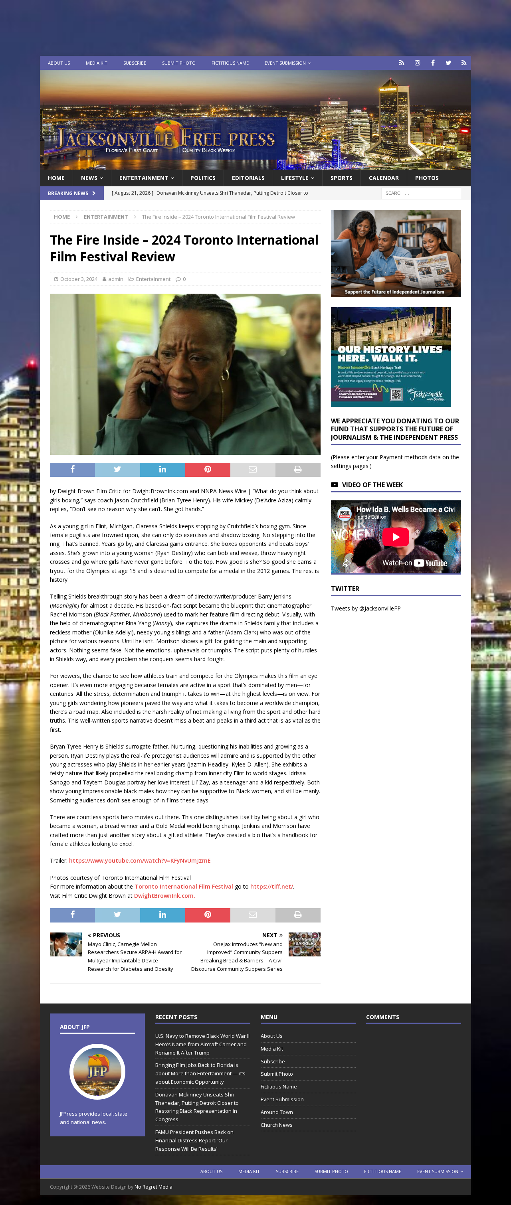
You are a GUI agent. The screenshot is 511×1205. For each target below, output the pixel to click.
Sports (342, 178)
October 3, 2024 (78, 278)
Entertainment (143, 178)
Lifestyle (295, 178)
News (89, 178)
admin (115, 278)
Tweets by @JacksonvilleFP (366, 608)
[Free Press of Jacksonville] (255, 165)
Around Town (277, 1112)
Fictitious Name (230, 63)
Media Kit (96, 63)
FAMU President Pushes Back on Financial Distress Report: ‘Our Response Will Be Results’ (194, 1140)
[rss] (464, 63)
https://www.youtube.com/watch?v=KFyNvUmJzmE (140, 860)
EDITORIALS (248, 178)
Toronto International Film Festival (184, 886)
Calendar (384, 178)
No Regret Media (153, 1186)
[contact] (402, 63)
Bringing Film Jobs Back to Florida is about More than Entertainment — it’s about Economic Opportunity (200, 1073)
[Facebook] (433, 63)
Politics (203, 178)
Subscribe (134, 63)
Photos (427, 178)
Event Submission (285, 63)
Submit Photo (179, 63)
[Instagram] (417, 63)
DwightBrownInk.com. (164, 895)
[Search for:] (421, 193)
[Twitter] (449, 63)
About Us (59, 63)
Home (56, 178)
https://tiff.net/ (271, 886)
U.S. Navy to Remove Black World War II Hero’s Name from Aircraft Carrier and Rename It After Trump (202, 1044)
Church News (277, 1124)
